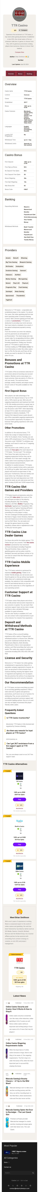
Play (19, 799)
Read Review (19, 808)
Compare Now (19, 52)
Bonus (20, 74)
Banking (29, 74)
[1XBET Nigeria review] (7, 1152)
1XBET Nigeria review (19, 1151)
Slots (5, 1162)
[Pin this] (22, 1185)
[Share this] (8, 1185)
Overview (11, 74)
